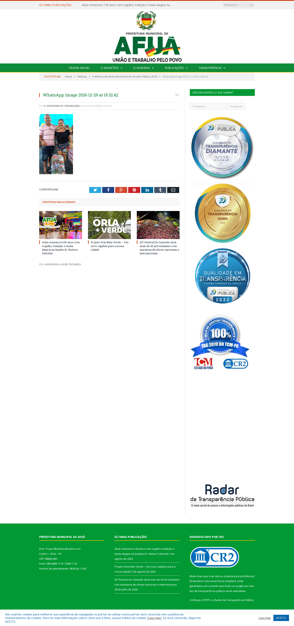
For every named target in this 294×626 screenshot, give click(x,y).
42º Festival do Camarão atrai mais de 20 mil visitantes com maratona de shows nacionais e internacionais (159, 247)
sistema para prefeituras (239, 576)
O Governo (141, 68)
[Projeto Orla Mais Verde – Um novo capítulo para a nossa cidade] (109, 225)
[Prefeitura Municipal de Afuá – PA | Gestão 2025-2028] (147, 35)
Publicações (174, 68)
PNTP (206, 600)
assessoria (217, 581)
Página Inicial (79, 68)
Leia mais (154, 618)
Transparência (210, 68)
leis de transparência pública (207, 591)
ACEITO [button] (281, 618)
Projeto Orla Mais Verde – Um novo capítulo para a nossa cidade (124, 5)
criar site (214, 576)
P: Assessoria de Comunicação (62, 105)
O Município (110, 68)
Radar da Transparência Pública (234, 600)
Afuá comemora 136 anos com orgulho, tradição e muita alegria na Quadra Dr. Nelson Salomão (61, 247)
